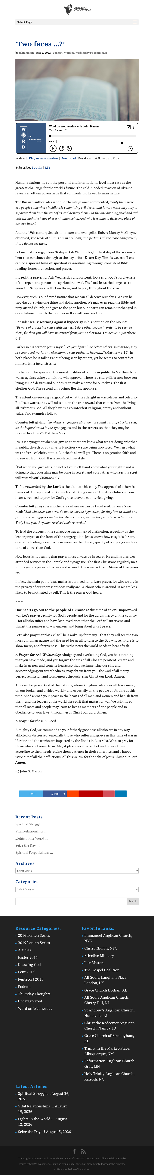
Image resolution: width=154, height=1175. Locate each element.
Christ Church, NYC (100, 948)
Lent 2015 (26, 971)
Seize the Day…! (27, 845)
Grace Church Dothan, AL (105, 990)
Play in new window (43, 158)
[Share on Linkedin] (121, 793)
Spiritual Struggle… (29, 824)
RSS (48, 167)
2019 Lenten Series (34, 942)
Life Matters (94, 962)
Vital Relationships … (31, 831)
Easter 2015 (28, 957)
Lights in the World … (31, 838)
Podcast (58, 52)
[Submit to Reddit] (73, 793)
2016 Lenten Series (34, 935)
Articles (24, 950)
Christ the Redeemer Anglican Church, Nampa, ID (109, 1025)
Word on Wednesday (76, 52)
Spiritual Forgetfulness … (34, 852)
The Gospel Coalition (101, 969)
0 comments (99, 52)
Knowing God (29, 964)
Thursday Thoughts (34, 993)
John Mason (26, 52)
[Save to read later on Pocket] (109, 793)
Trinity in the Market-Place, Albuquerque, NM (107, 1051)
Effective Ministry (99, 955)
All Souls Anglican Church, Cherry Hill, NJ (106, 1000)
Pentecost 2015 (30, 979)
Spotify (37, 167)
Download (68, 158)
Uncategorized (30, 1001)
